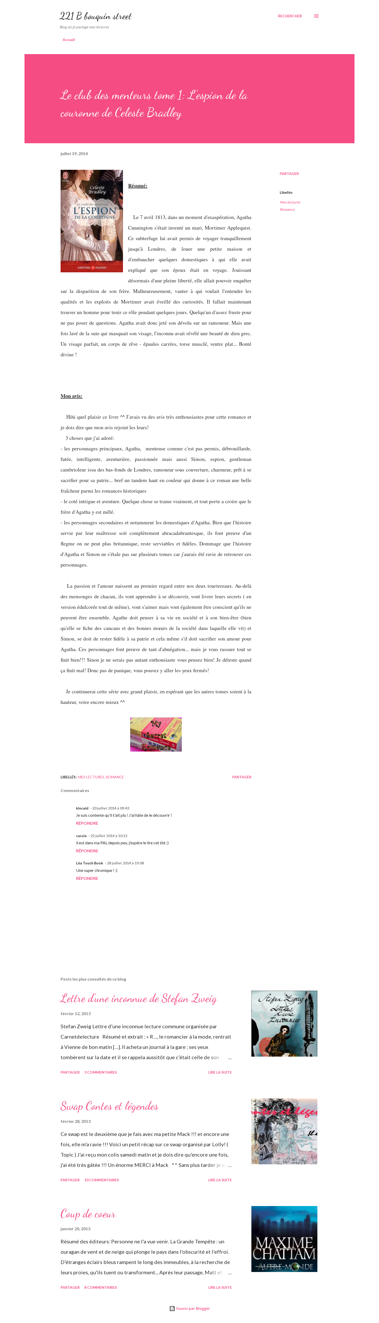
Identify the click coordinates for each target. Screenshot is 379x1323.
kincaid (82, 808)
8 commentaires (100, 1287)
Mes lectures (290, 202)
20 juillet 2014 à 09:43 (110, 808)
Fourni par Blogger (192, 1308)
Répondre (87, 823)
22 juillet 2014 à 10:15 (108, 835)
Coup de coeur (88, 1213)
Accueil (69, 39)
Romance (287, 209)
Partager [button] (289, 173)
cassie (81, 835)
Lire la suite (220, 1072)
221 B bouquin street (96, 15)
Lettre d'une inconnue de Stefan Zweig (139, 998)
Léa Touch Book (89, 863)
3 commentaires (100, 1072)
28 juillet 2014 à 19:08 (125, 863)
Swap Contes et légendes (109, 1106)
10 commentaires (101, 1180)
